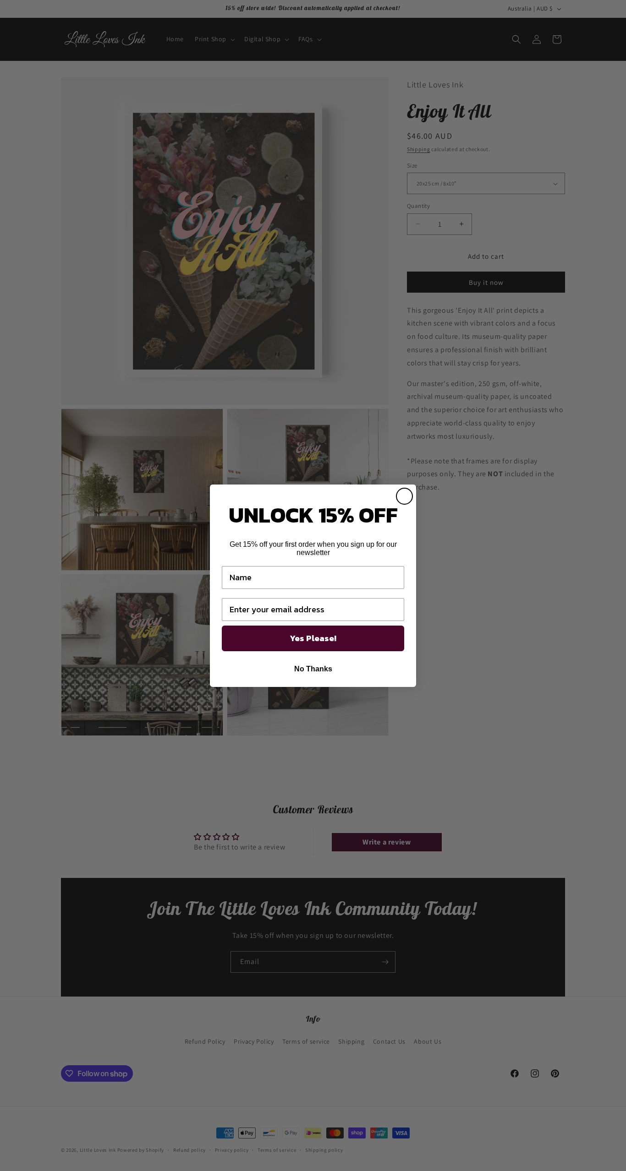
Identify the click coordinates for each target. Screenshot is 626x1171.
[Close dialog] (404, 496)
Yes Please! (313, 638)
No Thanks (313, 669)
